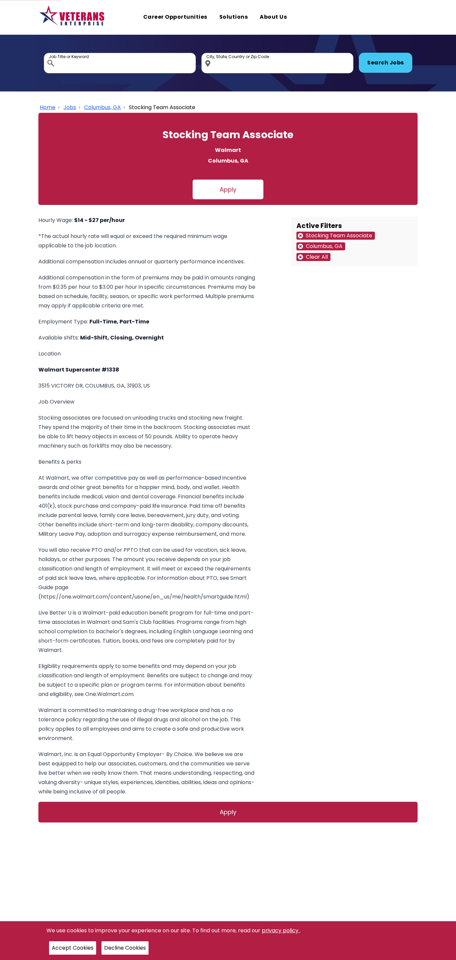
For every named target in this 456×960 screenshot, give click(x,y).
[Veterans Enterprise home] (73, 17)
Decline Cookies (125, 948)
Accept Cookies (72, 948)
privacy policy (281, 930)
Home (47, 107)
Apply (228, 189)
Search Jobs (385, 62)
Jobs (69, 107)
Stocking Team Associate (162, 107)
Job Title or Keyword (51, 54)
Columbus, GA (102, 107)
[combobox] (120, 63)
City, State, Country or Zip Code (209, 54)
